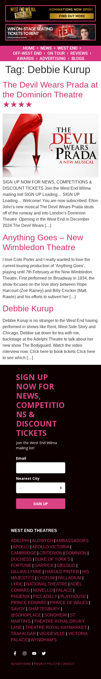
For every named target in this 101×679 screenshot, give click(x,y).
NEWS (46, 48)
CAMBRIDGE (23, 553)
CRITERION (50, 553)
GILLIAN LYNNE (26, 571)
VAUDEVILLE (52, 633)
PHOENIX (20, 596)
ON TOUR (56, 53)
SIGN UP (40, 503)
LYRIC (17, 584)
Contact (67, 664)
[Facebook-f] (15, 653)
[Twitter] (44, 653)
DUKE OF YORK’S (52, 559)
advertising (21, 664)
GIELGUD (66, 565)
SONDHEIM (55, 615)
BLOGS (77, 58)
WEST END (67, 48)
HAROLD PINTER (62, 571)
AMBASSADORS (72, 540)
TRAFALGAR (23, 633)
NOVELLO (43, 590)
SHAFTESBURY (44, 609)
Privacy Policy (45, 664)
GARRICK (44, 565)
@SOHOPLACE (26, 615)
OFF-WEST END (27, 53)
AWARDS (25, 58)
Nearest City (28, 478)
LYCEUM (46, 578)
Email (21, 458)
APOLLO (21, 547)
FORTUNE (21, 565)
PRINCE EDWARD (29, 602)
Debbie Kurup (28, 308)
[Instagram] (24, 653)
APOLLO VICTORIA (50, 547)
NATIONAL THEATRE (46, 584)
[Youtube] (34, 653)
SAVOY (18, 609)
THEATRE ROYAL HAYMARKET (56, 627)
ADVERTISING (53, 58)
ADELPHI (20, 540)
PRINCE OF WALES (69, 602)
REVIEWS (79, 53)
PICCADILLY (45, 596)
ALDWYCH (42, 540)
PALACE (64, 590)
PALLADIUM (69, 578)
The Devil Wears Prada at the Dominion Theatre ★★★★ (50, 94)
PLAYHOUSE (73, 596)
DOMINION (76, 553)
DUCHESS (21, 559)
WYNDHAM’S (44, 640)
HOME (29, 48)
